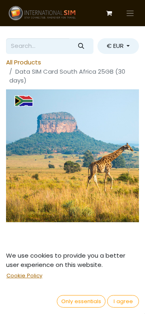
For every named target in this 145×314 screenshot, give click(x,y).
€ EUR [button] (116, 45)
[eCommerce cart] (109, 13)
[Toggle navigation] (130, 13)
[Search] (81, 46)
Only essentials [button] (81, 301)
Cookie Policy (24, 275)
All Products (23, 62)
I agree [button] (123, 301)
